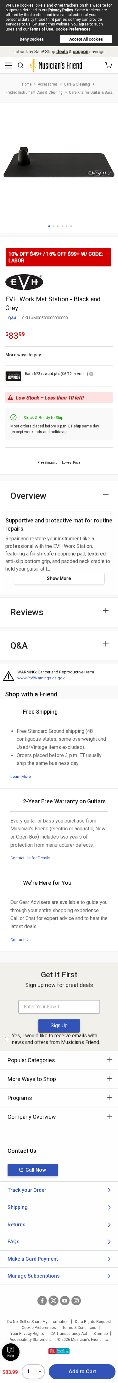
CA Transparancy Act (68, 1333)
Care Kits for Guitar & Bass (91, 92)
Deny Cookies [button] (32, 39)
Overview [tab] (28, 496)
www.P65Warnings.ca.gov (40, 678)
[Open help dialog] (11, 1352)
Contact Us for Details (30, 858)
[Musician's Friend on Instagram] (76, 1300)
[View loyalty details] (91, 375)
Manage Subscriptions (34, 1276)
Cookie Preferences (73, 29)
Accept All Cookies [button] (86, 39)
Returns (16, 1225)
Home (26, 84)
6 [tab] (71, 226)
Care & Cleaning (77, 84)
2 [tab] (53, 226)
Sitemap (100, 1333)
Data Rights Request (93, 1321)
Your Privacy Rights (27, 1333)
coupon (80, 51)
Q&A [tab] (19, 645)
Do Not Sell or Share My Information (38, 1321)
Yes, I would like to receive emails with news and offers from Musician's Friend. (56, 1039)
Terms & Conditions (79, 1327)
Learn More (20, 776)
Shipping (18, 1207)
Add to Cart (82, 1371)
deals (62, 51)
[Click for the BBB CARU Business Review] (59, 1351)
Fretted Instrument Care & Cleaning (34, 92)
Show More (59, 578)
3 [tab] (58, 226)
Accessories (48, 84)
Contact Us (20, 939)
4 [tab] (62, 226)
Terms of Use (41, 29)
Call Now (35, 1170)
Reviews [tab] (26, 612)
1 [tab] (49, 226)
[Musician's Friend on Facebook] (42, 1300)
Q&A (12, 317)
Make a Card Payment (33, 1259)
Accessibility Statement (30, 1339)
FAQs (14, 1242)
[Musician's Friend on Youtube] (64, 1300)
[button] (108, 65)
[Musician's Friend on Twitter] (53, 1300)
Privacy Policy (60, 10)
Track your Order (27, 1190)
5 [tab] (67, 226)
